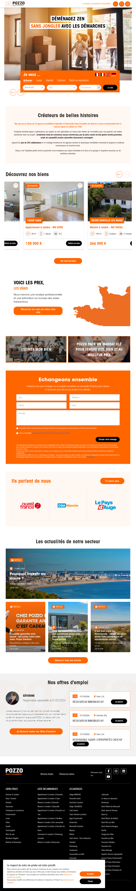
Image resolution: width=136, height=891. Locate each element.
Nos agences (95, 4)
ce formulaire (90, 457)
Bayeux (72, 830)
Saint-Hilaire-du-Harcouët (110, 806)
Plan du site (10, 834)
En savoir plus (112, 480)
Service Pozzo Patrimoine (110, 862)
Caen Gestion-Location (77, 814)
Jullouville (105, 794)
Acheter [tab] (27, 80)
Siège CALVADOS (75, 806)
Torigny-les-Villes (107, 834)
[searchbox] (34, 87)
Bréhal (71, 834)
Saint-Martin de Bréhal (109, 818)
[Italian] (103, 74)
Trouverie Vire (106, 846)
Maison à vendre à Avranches (49, 842)
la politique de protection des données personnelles (51, 433)
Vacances (9, 806)
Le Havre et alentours (109, 798)
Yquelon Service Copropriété (111, 854)
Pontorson (105, 802)
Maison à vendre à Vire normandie (50, 822)
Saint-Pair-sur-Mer (108, 822)
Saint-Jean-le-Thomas (109, 810)
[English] (108, 74)
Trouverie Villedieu (108, 842)
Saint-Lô (104, 814)
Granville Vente (75, 798)
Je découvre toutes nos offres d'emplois (36, 731)
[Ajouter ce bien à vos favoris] (62, 185)
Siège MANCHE (75, 794)
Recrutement (106, 4)
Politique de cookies (66, 774)
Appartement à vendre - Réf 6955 (26, 227)
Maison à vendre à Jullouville (48, 806)
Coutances (73, 850)
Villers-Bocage (106, 850)
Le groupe (86, 4)
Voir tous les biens (68, 261)
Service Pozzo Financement (111, 858)
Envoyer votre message (107, 439)
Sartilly (103, 830)
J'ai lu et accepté (44, 433)
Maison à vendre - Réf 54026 (88, 227)
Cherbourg (73, 846)
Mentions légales (47, 774)
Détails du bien (56, 243)
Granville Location (76, 802)
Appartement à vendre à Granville (50, 794)
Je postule (119, 702)
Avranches (73, 822)
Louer (8, 818)
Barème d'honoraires (13, 842)
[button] (12, 92)
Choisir (90, 881)
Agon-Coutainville (75, 818)
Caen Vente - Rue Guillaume (80, 838)
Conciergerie (10, 830)
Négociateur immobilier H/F (88, 701)
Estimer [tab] (61, 80)
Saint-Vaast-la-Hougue (109, 826)
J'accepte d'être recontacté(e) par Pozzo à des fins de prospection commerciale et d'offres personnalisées (58, 428)
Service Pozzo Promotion (110, 866)
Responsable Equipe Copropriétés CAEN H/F (97, 739)
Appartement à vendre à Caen (49, 798)
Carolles (72, 842)
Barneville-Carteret (76, 826)
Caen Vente (73, 810)
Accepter (90, 874)
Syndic (8, 826)
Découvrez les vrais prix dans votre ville (38, 311)
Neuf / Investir (11, 798)
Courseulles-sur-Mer (76, 854)
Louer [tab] (39, 80)
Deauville (72, 858)
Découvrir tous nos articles (68, 660)
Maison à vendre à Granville (48, 802)
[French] (97, 74)
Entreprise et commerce (15, 810)
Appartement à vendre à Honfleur (50, 818)
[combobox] (34, 87)
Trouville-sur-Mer (107, 838)
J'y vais (110, 87)
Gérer (8, 822)
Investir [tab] (49, 80)
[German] (114, 74)
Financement (10, 814)
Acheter (8, 802)
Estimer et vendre (12, 794)
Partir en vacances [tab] (79, 80)
